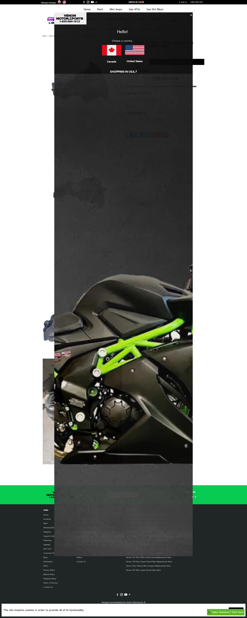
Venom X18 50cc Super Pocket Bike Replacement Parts (149, 561)
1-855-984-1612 (196, 2)
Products (47, 519)
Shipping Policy (49, 578)
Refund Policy (49, 574)
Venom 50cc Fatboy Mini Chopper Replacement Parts (148, 566)
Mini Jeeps (116, 9)
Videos (79, 557)
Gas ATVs (134, 9)
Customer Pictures (51, 553)
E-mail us (183, 2)
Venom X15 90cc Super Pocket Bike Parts (143, 570)
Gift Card (47, 549)
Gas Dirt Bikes (155, 9)
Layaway (46, 544)
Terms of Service (50, 583)
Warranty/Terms (50, 527)
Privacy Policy (49, 570)
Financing (47, 540)
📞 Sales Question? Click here (226, 612)
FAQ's (45, 566)
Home (87, 9)
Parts (100, 9)
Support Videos (50, 536)
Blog (45, 557)
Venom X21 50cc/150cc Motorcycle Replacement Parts (148, 557)
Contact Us (48, 587)
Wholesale (47, 561)
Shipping (47, 532)
